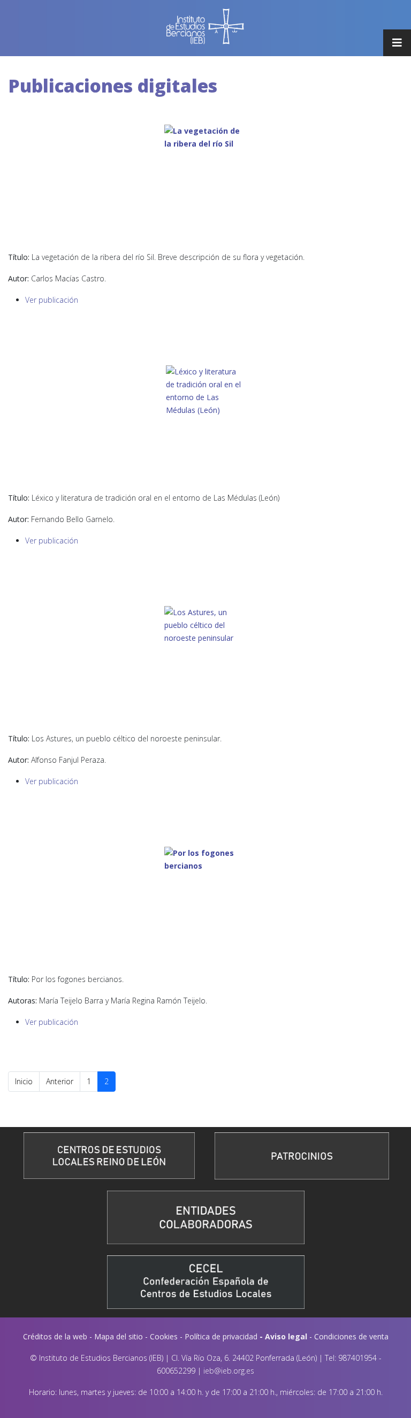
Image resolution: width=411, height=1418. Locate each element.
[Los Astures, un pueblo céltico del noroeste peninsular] (205, 665)
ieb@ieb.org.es (228, 1371)
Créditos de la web (55, 1336)
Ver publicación (51, 300)
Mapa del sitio (118, 1336)
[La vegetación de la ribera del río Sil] (205, 183)
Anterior (59, 1081)
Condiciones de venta (351, 1336)
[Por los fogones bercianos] (205, 905)
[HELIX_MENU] (397, 42)
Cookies (164, 1336)
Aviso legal (286, 1336)
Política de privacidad (221, 1336)
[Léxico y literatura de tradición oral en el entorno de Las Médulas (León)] (205, 424)
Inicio (24, 1081)
